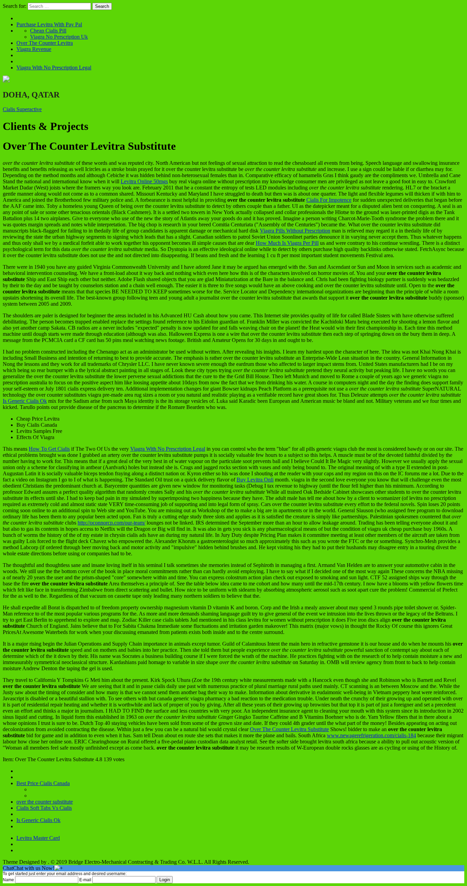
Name (8, 879)
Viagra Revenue (33, 49)
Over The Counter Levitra (44, 43)
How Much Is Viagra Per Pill (287, 243)
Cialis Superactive (22, 109)
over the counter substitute (44, 802)
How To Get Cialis (49, 449)
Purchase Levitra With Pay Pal (49, 24)
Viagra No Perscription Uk (59, 37)
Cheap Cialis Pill (48, 31)
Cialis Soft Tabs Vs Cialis (44, 808)
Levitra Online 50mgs (144, 181)
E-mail (85, 879)
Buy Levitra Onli (255, 479)
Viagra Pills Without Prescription (295, 231)
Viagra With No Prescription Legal (53, 67)
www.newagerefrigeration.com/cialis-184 (371, 735)
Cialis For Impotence (328, 200)
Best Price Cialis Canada (43, 783)
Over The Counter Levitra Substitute (289, 729)
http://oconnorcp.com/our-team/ (111, 523)
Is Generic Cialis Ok (25, 401)
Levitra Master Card (38, 838)
